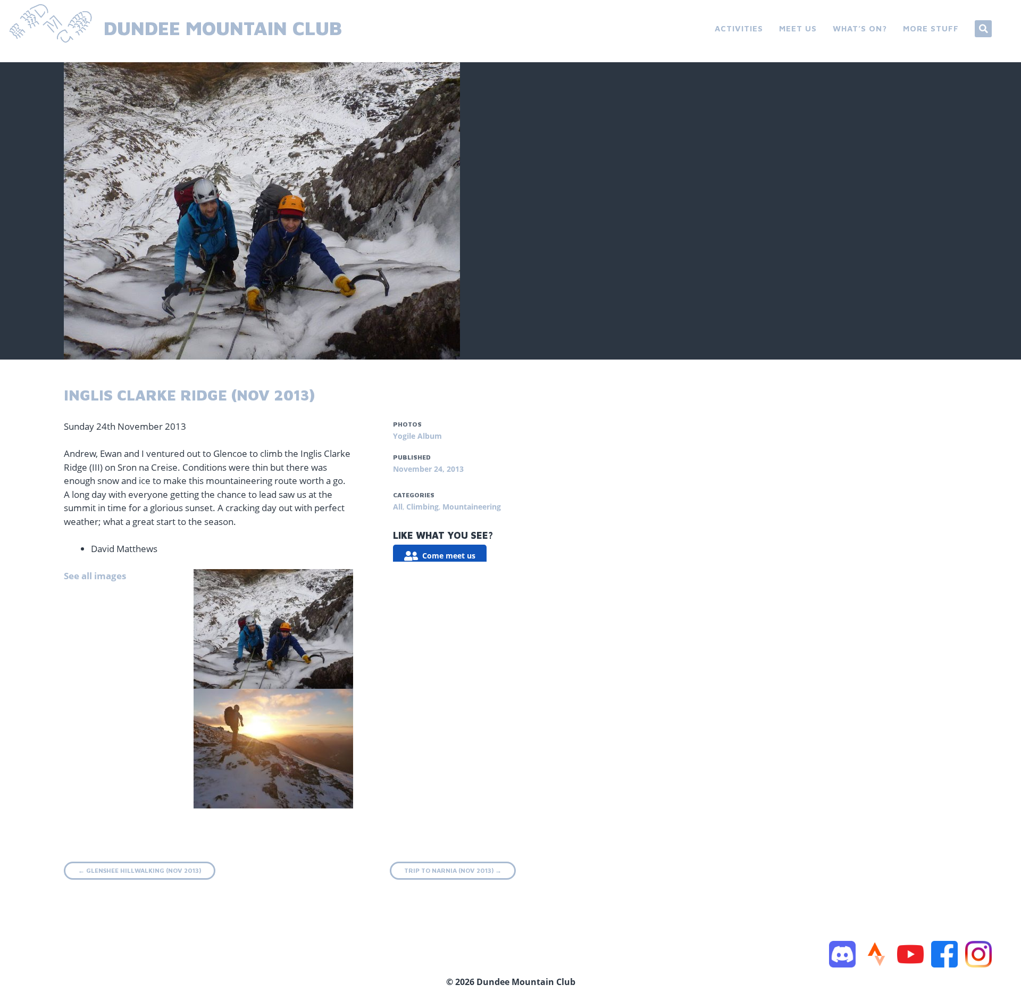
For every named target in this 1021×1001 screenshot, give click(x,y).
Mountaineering (471, 507)
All (398, 507)
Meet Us (798, 28)
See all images (95, 576)
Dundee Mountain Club (223, 27)
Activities (739, 28)
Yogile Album (417, 436)
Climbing (422, 507)
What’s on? (860, 28)
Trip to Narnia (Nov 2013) (452, 870)
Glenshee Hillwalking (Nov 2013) (139, 870)
